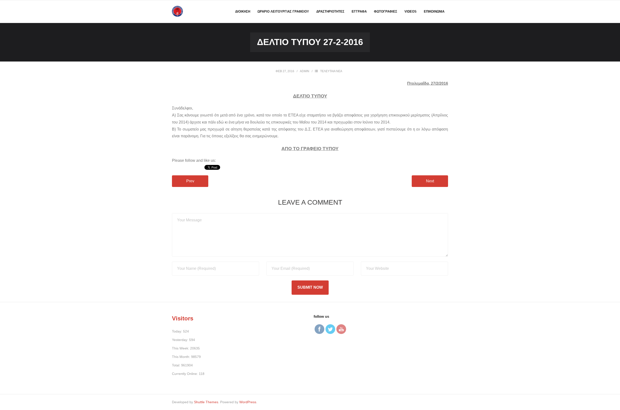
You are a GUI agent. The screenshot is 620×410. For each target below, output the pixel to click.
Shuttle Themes (206, 402)
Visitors (182, 318)
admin (304, 71)
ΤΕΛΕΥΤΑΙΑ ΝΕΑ (331, 71)
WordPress (247, 402)
